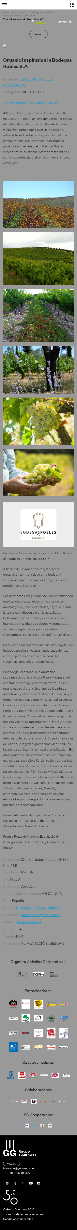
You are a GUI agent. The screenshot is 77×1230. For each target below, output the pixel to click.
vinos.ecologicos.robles (40, 915)
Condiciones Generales (18, 1219)
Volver (38, 34)
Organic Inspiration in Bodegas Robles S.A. (33, 102)
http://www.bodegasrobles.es (36, 908)
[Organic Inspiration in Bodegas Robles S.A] (38, 204)
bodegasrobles (29, 922)
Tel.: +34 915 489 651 (17, 1173)
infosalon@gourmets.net (19, 1168)
